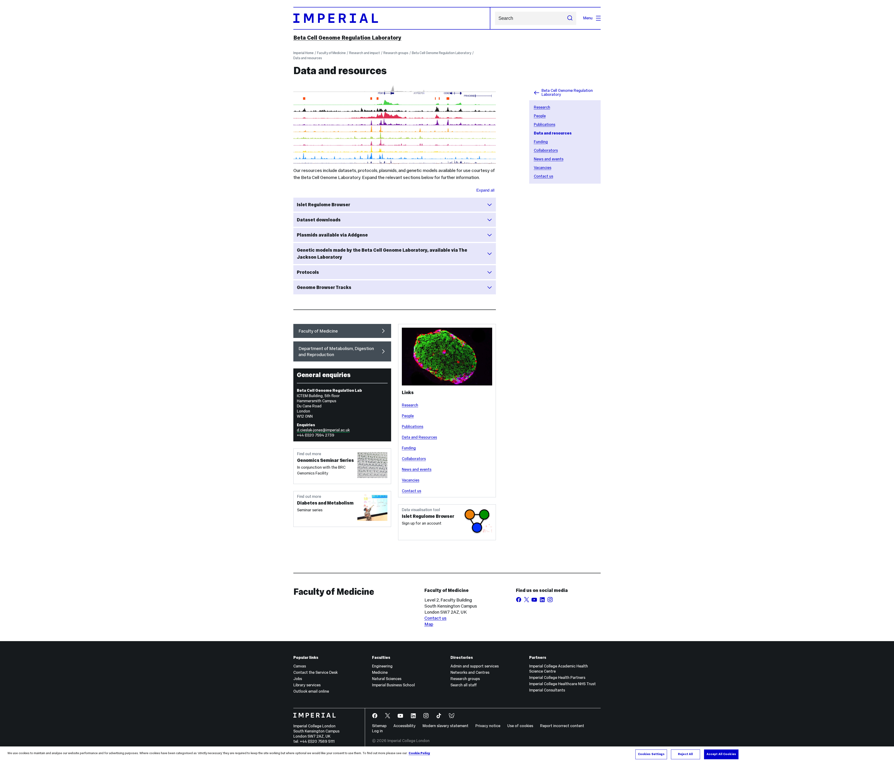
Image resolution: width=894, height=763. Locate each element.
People (540, 115)
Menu (588, 18)
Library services (307, 685)
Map (428, 624)
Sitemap (379, 725)
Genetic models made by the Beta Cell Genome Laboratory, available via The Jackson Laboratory (382, 253)
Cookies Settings (651, 754)
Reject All (685, 754)
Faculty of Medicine (331, 53)
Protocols (308, 272)
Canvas (299, 666)
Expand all (485, 190)
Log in (377, 731)
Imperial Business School (393, 685)
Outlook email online (311, 691)
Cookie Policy (419, 753)
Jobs (297, 678)
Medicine (380, 672)
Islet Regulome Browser (323, 204)
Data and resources (307, 58)
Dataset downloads (319, 220)
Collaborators (546, 150)
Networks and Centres (469, 672)
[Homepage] (391, 18)
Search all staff (463, 685)
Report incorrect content (562, 725)
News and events (548, 159)
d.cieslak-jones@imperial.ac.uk (323, 430)
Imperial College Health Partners (557, 677)
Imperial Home (303, 53)
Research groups (395, 53)
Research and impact (364, 53)
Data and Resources (419, 437)
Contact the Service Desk (315, 672)
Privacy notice (487, 725)
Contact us (543, 176)
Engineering (382, 666)
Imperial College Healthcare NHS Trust (562, 683)
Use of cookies (520, 725)
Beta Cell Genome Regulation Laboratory (347, 37)
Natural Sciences (386, 678)
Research (542, 107)
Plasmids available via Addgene (332, 235)
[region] (447, 754)
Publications (544, 124)
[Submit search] (570, 18)
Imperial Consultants (547, 690)
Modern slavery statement (445, 725)
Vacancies (542, 167)
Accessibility (404, 725)
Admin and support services (474, 666)
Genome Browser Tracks (324, 287)
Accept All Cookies (721, 754)
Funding (541, 141)
